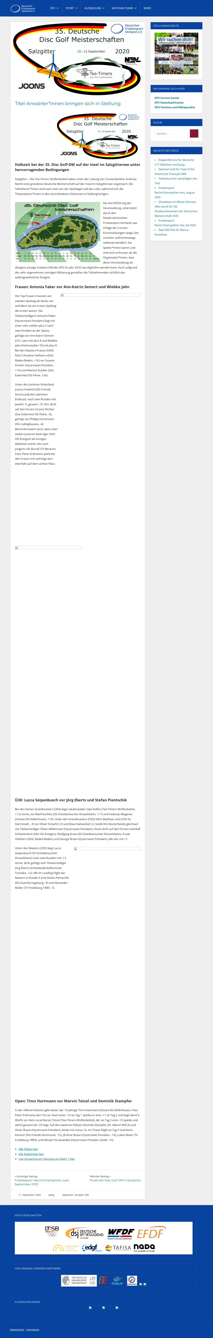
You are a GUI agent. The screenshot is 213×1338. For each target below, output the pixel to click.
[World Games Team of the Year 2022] (103, 1309)
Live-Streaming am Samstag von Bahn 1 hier (46, 1159)
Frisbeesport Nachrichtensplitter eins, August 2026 (175, 192)
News (147, 8)
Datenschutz (17, 1329)
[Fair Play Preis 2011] (117, 1309)
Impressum (32, 1329)
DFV (52, 8)
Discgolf (79, 1194)
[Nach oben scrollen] (205, 1330)
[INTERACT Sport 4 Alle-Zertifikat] (90, 1309)
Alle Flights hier (28, 1149)
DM (87, 1194)
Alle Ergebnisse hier (31, 1154)
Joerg (51, 1194)
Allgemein (67, 1194)
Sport (70, 8)
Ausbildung (93, 8)
